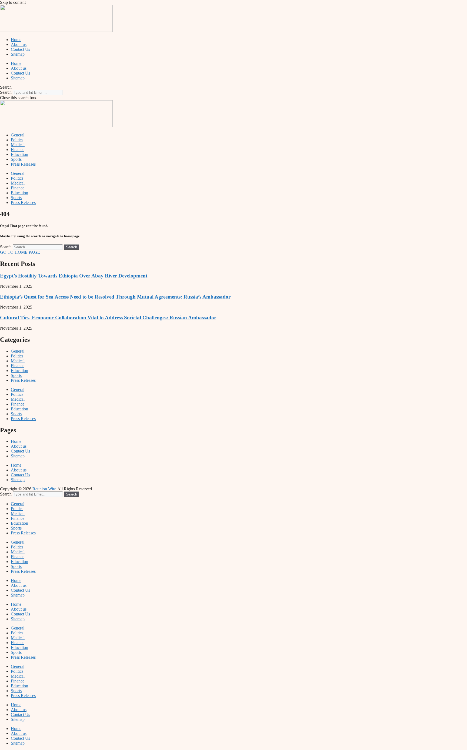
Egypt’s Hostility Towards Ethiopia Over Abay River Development (73, 276)
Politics (17, 140)
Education (19, 154)
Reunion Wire (44, 489)
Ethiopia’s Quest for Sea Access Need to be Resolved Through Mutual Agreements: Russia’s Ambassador (115, 297)
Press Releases (23, 164)
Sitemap (18, 54)
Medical (18, 144)
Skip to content (13, 2)
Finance (17, 149)
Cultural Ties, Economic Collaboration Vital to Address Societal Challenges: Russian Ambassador (108, 317)
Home (16, 39)
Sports (16, 159)
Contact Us (20, 49)
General (17, 135)
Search (6, 92)
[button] (233, 87)
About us (18, 44)
